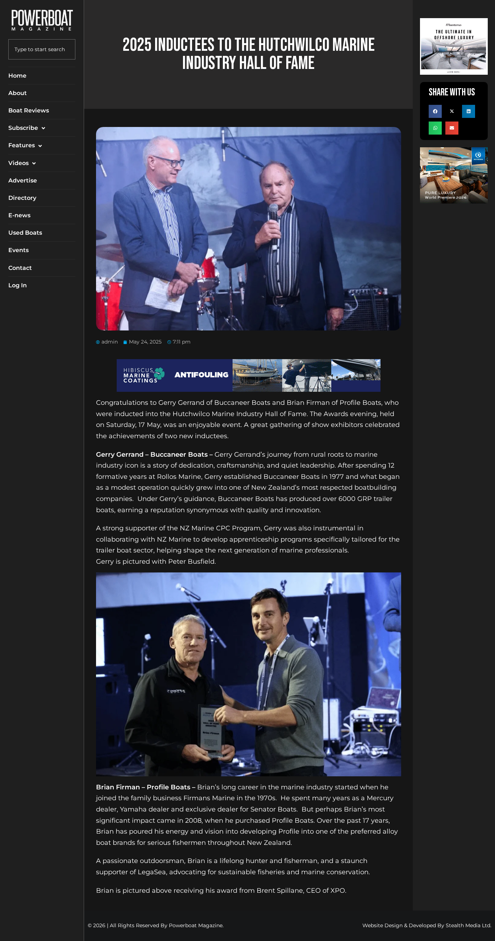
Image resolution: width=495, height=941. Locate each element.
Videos (18, 163)
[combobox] (41, 49)
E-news (19, 215)
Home (17, 75)
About (17, 93)
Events (18, 250)
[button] (435, 111)
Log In (17, 285)
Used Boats (25, 232)
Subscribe (23, 127)
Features (21, 145)
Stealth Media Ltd (468, 925)
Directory (22, 197)
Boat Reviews (28, 110)
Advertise (22, 180)
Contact (20, 267)
